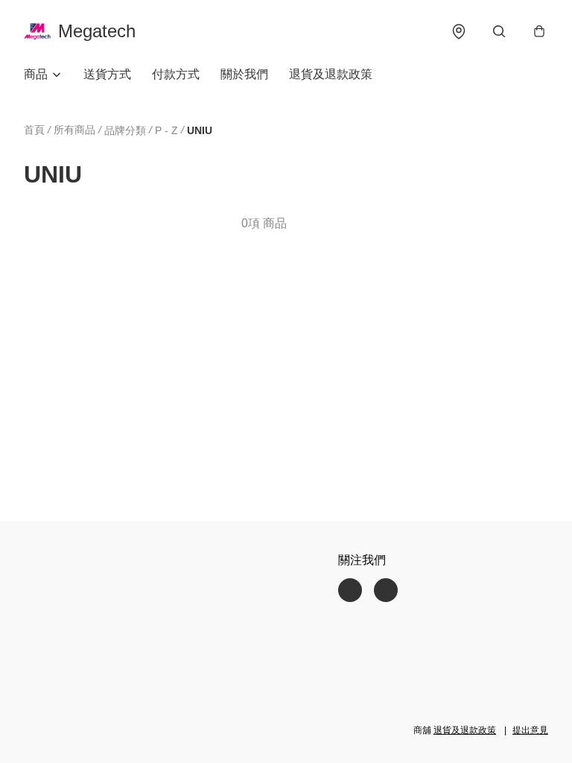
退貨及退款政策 (330, 74)
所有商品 (74, 130)
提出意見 (530, 730)
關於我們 (244, 74)
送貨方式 (107, 74)
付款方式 (176, 74)
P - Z (166, 130)
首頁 (34, 130)
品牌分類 (125, 130)
